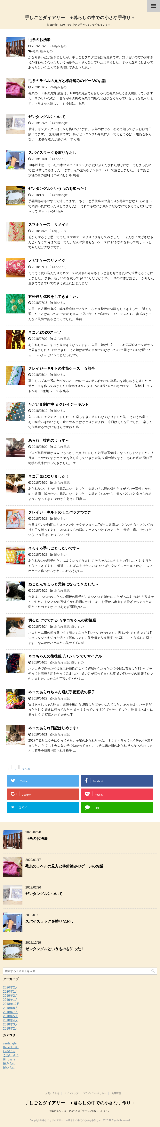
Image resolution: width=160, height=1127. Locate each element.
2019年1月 (10, 999)
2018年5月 (10, 1016)
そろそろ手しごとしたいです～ (54, 548)
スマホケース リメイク (48, 224)
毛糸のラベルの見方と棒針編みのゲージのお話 (67, 81)
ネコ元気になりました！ (48, 476)
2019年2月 (10, 995)
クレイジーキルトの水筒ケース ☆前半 (61, 368)
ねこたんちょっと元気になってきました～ (63, 584)
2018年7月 (10, 1012)
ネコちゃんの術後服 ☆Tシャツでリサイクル (65, 656)
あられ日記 (62, 338)
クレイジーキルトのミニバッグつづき (59, 512)
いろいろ (60, 159)
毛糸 (35, 51)
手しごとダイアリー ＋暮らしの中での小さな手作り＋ (80, 17)
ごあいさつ (11, 1055)
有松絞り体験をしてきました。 (54, 296)
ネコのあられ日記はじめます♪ (53, 728)
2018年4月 (10, 1020)
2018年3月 (10, 1024)
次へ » (26, 768)
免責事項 (116, 1093)
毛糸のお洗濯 (39, 40)
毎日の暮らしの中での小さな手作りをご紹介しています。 (80, 1110)
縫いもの (60, 302)
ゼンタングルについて (46, 117)
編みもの (60, 46)
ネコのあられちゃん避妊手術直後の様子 (61, 692)
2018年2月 (10, 1028)
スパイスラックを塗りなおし (52, 152)
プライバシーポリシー (95, 1093)
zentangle (61, 123)
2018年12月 (11, 1003)
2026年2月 (10, 987)
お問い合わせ (52, 1093)
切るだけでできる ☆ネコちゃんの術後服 (62, 620)
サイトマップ (71, 1093)
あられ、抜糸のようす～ (48, 440)
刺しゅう (60, 231)
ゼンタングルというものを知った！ (58, 188)
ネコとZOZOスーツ (44, 332)
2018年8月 (10, 1008)
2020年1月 (10, 991)
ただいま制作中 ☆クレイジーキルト (58, 404)
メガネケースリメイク (46, 260)
